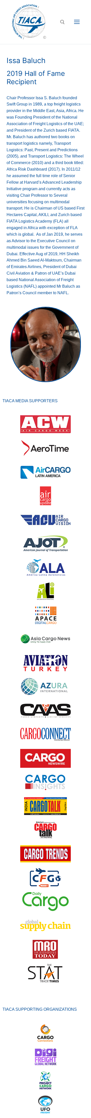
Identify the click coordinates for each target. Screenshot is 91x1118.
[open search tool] (62, 22)
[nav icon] (77, 22)
